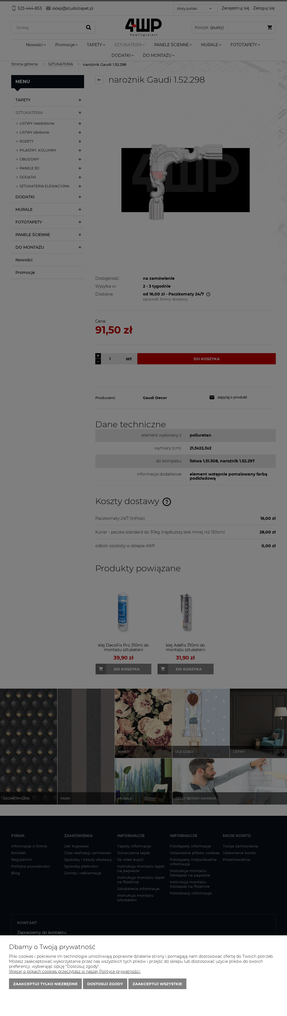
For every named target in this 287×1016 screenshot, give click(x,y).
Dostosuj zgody (105, 984)
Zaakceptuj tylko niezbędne (45, 984)
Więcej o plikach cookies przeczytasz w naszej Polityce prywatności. (75, 971)
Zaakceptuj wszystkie (157, 984)
